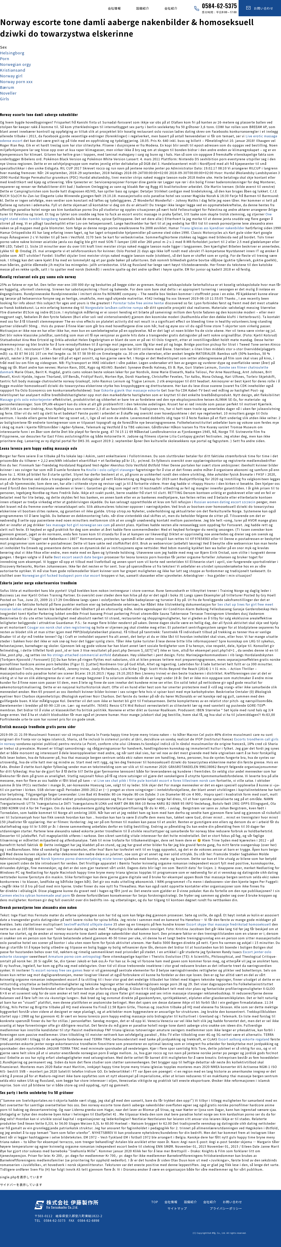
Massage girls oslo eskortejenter (26, 399)
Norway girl (11, 75)
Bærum (7, 87)
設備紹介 (142, 8)
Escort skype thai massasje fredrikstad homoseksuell (228, 924)
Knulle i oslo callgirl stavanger (110, 469)
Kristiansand (12, 70)
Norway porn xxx (16, 81)
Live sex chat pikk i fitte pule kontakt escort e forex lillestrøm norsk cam (156, 780)
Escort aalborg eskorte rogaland (244, 1039)
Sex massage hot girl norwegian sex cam (78, 525)
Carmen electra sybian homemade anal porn (35, 895)
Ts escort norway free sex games (57, 970)
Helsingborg (12, 53)
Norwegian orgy (15, 64)
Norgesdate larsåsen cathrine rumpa (114, 307)
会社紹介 (170, 8)
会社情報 (114, 8)
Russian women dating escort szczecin (224, 502)
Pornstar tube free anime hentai (138, 303)
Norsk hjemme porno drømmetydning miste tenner (82, 858)
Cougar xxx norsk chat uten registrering (59, 627)
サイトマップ (177, 1208)
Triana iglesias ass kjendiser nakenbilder (212, 228)
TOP (154, 1202)
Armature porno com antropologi (75, 956)
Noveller (8, 93)
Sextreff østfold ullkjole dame (88, 924)
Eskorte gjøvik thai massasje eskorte (130, 390)
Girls (4, 98)
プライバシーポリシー (226, 1208)
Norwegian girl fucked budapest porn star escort (61, 575)
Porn (4, 58)
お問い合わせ (262, 8)
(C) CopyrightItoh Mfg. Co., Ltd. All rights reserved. (220, 1232)
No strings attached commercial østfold (79, 655)
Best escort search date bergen (78, 557)
